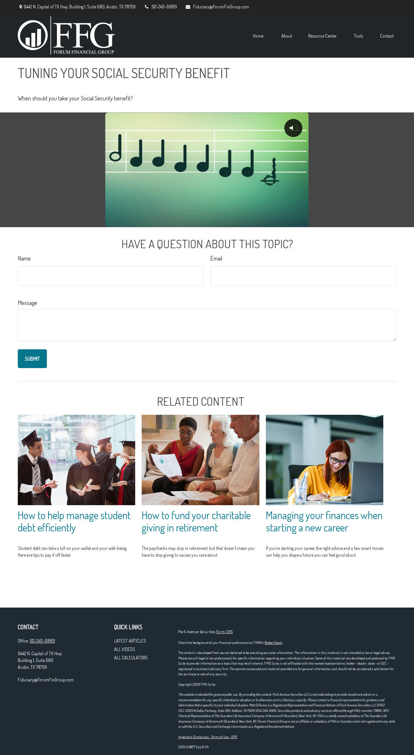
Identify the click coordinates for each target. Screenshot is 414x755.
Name (24, 258)
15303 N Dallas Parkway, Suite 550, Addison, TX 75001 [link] (220, 710)
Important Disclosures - (194, 737)
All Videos (124, 649)
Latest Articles (130, 641)
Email (216, 258)
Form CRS (224, 631)
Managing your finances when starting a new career (324, 521)
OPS (234, 737)
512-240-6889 (164, 6)
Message (27, 302)
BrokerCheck (273, 642)
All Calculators (131, 657)
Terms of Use (220, 737)
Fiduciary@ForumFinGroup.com (221, 6)
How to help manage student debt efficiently (74, 521)
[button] (258, 35)
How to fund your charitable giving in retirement (196, 521)
